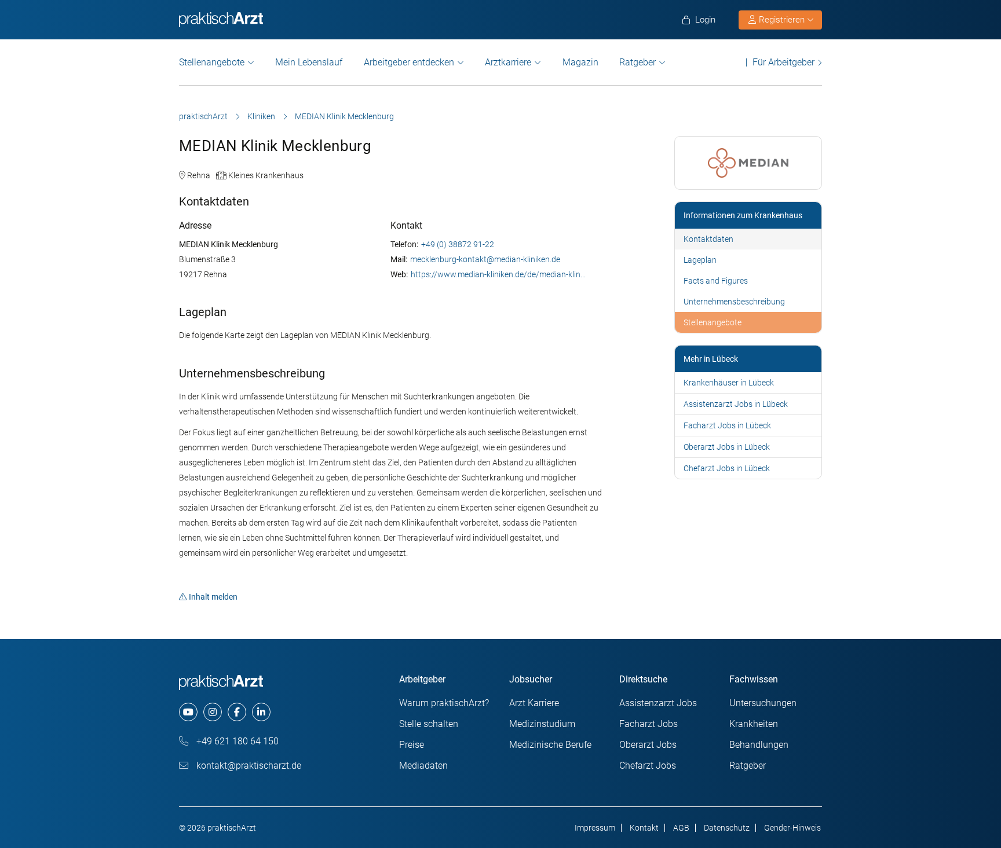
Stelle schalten (428, 723)
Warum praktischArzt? (444, 703)
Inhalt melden (213, 596)
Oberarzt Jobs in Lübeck (727, 446)
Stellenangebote (211, 62)
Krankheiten (753, 723)
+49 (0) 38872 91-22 (457, 244)
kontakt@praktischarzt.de (247, 765)
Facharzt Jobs (648, 723)
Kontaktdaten (708, 239)
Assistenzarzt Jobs (658, 703)
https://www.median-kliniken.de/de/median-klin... (498, 274)
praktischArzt (203, 116)
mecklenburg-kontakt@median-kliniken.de (485, 259)
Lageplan (700, 260)
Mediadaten (423, 765)
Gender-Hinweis (792, 827)
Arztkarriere (508, 62)
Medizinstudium (542, 723)
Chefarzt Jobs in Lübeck (727, 468)
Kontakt (644, 827)
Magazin (580, 62)
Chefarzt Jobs (647, 765)
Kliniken (261, 116)
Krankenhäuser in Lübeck (729, 382)
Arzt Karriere (534, 703)
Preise (411, 744)
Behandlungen (758, 744)
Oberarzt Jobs (648, 744)
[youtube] (188, 712)
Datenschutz (727, 827)
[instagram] (212, 712)
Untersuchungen (763, 703)
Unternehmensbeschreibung (734, 301)
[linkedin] (261, 712)
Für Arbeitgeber (783, 62)
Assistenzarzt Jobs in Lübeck (736, 404)
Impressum (595, 827)
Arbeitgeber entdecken (409, 62)
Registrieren (782, 19)
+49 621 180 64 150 (236, 741)
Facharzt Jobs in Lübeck (727, 425)
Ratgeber (637, 62)
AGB (681, 827)
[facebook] (237, 712)
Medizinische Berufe (550, 744)
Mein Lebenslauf (308, 62)
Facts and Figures (716, 280)
